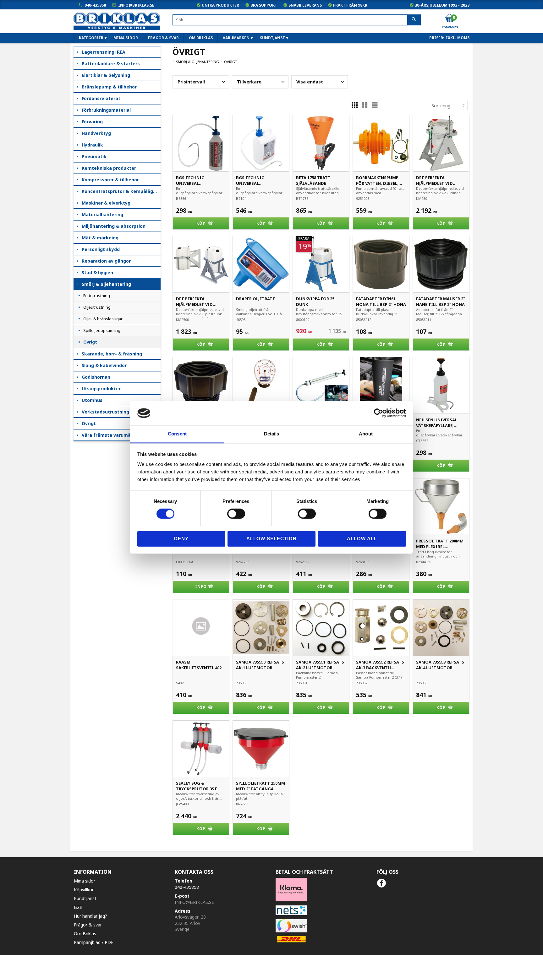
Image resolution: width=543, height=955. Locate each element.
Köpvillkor (84, 890)
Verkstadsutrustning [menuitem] (105, 412)
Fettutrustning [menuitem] (96, 295)
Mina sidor (84, 881)
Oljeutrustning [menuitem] (97, 307)
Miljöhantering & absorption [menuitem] (113, 226)
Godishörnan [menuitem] (96, 377)
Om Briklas (85, 933)
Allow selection (271, 538)
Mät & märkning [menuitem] (100, 238)
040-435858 (95, 5)
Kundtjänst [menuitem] (272, 37)
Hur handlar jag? (90, 916)
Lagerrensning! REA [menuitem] (103, 52)
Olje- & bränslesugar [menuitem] (103, 319)
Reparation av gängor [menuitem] (106, 261)
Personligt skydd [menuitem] (101, 249)
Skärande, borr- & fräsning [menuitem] (112, 354)
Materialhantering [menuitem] (102, 214)
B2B (78, 907)
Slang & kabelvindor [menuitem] (104, 365)
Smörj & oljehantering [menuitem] (106, 284)
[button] (201, 81)
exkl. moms (457, 37)
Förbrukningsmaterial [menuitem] (106, 110)
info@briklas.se (136, 5)
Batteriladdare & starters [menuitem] (111, 64)
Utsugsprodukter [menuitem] (101, 389)
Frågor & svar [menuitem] (163, 37)
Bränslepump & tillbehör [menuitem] (109, 87)
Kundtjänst (85, 898)
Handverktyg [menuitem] (96, 133)
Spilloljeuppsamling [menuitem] (101, 330)
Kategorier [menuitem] (91, 37)
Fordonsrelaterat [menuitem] (101, 98)
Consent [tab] (177, 433)
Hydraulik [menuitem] (92, 145)
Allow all (362, 538)
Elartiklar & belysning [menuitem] (106, 75)
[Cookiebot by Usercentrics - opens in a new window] (378, 413)
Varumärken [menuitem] (236, 37)
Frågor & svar (88, 925)
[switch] (236, 514)
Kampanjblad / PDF (93, 942)
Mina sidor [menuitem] (125, 37)
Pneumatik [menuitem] (94, 156)
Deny (181, 538)
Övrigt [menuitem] (90, 342)
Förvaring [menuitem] (92, 122)
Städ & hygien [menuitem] (97, 272)
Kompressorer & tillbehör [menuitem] (110, 180)
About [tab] (366, 433)
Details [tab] (271, 433)
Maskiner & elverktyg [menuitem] (106, 203)
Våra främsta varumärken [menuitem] (111, 435)
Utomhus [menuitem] (92, 400)
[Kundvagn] (450, 18)
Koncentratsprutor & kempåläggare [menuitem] (121, 191)
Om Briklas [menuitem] (201, 37)
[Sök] (414, 20)
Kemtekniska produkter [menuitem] (109, 168)
